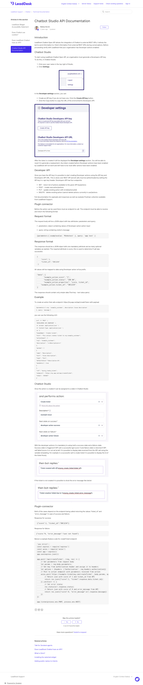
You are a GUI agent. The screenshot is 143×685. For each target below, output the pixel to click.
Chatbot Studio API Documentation (19, 49)
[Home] (21, 4)
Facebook (36, 609)
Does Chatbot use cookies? (18, 33)
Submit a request (80, 632)
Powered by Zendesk (14, 683)
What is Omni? (40, 653)
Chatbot (28, 12)
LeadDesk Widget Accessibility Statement (20, 26)
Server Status (86, 3)
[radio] (66, 622)
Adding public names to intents (46, 661)
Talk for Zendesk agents (43, 645)
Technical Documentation (41, 12)
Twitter (39, 609)
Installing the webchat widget (45, 657)
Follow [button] (104, 27)
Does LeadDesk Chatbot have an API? (21, 41)
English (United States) (121, 677)
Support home (98, 3)
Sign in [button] (128, 3)
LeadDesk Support (17, 12)
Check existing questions (114, 3)
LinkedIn (42, 609)
